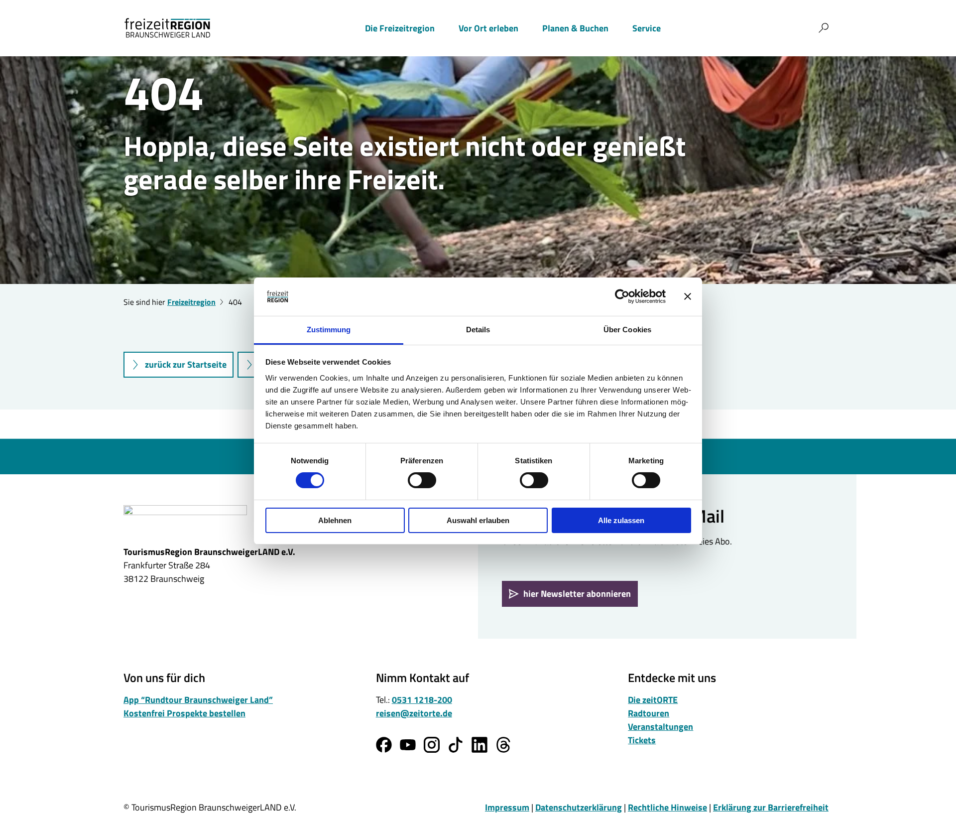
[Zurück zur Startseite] (167, 28)
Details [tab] (478, 329)
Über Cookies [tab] (627, 329)
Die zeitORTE (653, 699)
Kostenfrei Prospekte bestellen (184, 713)
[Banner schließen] (687, 296)
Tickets (642, 740)
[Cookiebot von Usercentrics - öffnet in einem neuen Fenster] (622, 296)
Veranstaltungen (660, 726)
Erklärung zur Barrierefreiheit (771, 807)
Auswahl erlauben (478, 520)
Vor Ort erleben (488, 28)
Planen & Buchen (575, 28)
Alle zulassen (621, 520)
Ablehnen (335, 520)
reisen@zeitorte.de (414, 713)
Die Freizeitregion (400, 28)
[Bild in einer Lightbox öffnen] (185, 520)
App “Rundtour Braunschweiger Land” (198, 699)
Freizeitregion (191, 302)
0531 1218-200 (422, 699)
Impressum (507, 807)
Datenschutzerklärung (578, 807)
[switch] (422, 480)
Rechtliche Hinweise (667, 807)
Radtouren (648, 713)
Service (646, 28)
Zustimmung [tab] (329, 329)
